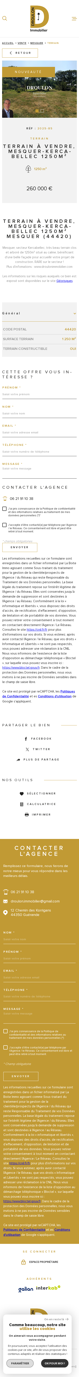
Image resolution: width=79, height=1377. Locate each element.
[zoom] (39, 89)
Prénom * (11, 387)
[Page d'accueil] (39, 18)
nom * (8, 406)
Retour (23, 52)
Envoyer (20, 547)
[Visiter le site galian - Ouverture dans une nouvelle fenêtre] (26, 1289)
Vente (22, 43)
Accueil (8, 43)
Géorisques (64, 281)
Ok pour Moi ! (55, 1363)
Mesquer (36, 43)
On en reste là (54, 1319)
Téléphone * (14, 445)
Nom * (9, 932)
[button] (37, 110)
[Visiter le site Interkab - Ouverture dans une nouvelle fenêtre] (48, 1287)
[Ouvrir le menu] (74, 18)
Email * (9, 425)
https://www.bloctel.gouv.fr (21, 668)
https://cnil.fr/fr (37, 630)
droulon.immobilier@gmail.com (35, 901)
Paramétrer (20, 1363)
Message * (12, 464)
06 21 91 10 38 (21, 498)
